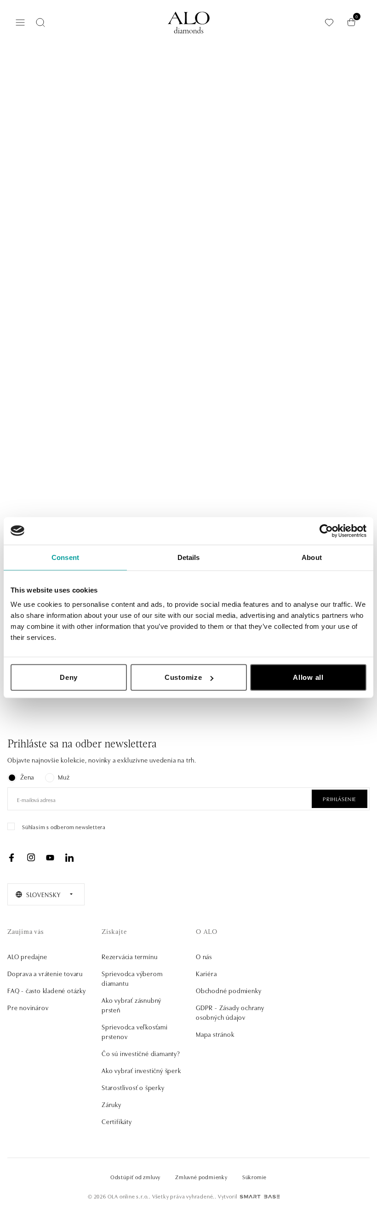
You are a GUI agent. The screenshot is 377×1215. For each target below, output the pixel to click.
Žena (27, 776)
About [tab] (312, 557)
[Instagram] (31, 857)
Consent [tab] (65, 557)
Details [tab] (188, 557)
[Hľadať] (40, 22)
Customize (183, 677)
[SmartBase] (260, 1196)
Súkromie (254, 1177)
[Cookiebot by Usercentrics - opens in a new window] (326, 530)
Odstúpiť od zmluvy (135, 1177)
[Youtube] (50, 857)
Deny (69, 677)
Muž (63, 776)
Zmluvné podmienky (201, 1177)
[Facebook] (11, 857)
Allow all (308, 677)
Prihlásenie (339, 798)
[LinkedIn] (69, 857)
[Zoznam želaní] (329, 22)
